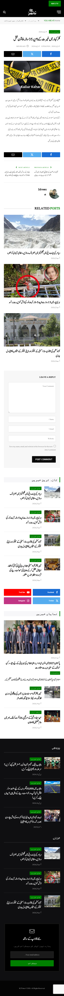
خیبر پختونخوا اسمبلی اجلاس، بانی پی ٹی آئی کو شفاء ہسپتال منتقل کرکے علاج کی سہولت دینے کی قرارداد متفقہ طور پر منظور (24, 570)
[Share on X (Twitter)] (32, 54)
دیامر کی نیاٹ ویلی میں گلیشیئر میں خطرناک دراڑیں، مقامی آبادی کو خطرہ (33, 253)
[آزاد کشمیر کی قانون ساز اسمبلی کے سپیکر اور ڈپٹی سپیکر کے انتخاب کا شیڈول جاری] (32, 330)
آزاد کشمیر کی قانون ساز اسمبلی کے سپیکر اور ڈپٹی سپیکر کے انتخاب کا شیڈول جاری (24, 544)
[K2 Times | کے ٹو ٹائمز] (32, 12)
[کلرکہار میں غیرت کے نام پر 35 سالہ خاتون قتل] (32, 76)
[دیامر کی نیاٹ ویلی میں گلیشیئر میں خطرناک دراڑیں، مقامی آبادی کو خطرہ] (32, 231)
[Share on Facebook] (51, 54)
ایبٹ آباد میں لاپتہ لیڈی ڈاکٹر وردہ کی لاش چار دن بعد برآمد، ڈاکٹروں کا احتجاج (23, 819)
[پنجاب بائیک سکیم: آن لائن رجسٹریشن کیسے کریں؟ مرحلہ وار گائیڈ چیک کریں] (52, 763)
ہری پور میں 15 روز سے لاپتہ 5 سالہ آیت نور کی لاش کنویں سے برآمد (34, 302)
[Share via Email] (13, 54)
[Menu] (59, 12)
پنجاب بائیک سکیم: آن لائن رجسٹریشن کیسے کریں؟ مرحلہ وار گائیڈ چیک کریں (22, 766)
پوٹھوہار (54, 32)
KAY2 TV (54, 3)
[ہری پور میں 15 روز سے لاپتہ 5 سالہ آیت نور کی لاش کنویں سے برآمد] (32, 280)
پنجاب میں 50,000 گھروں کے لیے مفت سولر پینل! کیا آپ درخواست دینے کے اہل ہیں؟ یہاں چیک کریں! (22, 793)
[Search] (4, 12)
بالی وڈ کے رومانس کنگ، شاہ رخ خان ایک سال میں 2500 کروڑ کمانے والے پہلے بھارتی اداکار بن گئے (17, 173)
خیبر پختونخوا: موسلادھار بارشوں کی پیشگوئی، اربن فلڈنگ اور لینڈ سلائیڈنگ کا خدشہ (23, 696)
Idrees (42, 189)
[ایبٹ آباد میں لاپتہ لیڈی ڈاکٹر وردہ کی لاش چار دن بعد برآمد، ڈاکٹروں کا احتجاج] (52, 816)
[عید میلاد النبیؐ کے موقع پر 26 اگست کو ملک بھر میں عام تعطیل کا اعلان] (52, 716)
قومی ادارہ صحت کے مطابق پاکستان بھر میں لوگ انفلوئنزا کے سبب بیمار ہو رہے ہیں (46, 173)
